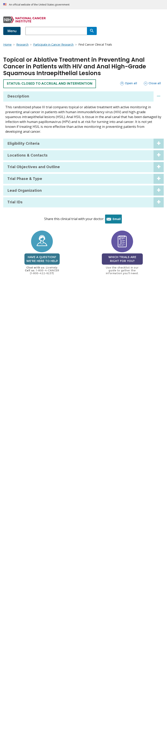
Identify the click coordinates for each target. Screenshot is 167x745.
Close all (152, 83)
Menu (11, 31)
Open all (128, 83)
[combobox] (56, 31)
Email (117, 220)
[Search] (92, 31)
